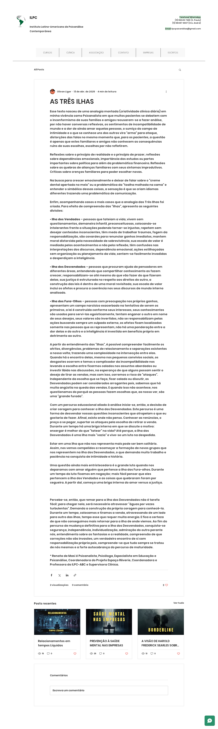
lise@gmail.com (192, 28)
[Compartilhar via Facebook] (51, 575)
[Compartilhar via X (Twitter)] (59, 575)
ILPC (33, 17)
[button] (179, 69)
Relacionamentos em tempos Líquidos (54, 643)
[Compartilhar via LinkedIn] (67, 575)
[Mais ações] (166, 92)
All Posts (39, 69)
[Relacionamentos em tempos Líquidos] (57, 622)
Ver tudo (178, 602)
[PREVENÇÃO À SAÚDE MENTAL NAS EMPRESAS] (109, 622)
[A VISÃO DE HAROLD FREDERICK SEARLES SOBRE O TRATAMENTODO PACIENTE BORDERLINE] (161, 622)
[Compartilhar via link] (74, 575)
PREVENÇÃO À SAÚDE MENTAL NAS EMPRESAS (106, 643)
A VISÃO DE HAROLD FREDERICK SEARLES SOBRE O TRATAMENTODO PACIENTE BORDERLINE (160, 643)
